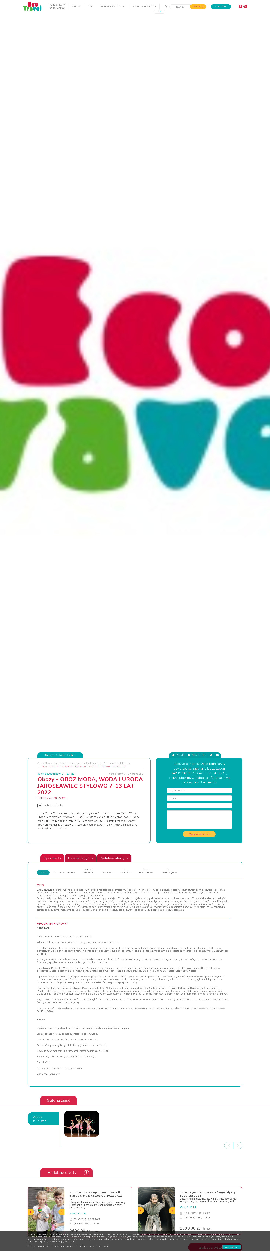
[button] (159, 12)
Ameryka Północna (144, 6)
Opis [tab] (43, 872)
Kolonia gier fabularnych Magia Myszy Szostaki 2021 (207, 1194)
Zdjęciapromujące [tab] (39, 1118)
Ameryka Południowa (113, 6)
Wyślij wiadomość (199, 834)
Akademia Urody (94, 763)
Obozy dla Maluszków (119, 763)
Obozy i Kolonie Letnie (68, 763)
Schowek (221, 6)
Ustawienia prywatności (65, 1246)
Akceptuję (231, 1247)
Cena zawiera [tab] (126, 871)
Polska (41, 798)
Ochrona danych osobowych (94, 1246)
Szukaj (197, 6)
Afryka (76, 6)
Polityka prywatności (39, 1246)
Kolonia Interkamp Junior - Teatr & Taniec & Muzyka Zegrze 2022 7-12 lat (96, 1195)
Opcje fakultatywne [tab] (169, 871)
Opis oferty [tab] (52, 858)
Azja (90, 6)
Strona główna (45, 763)
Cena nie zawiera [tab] (146, 871)
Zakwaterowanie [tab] (64, 872)
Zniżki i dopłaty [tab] (88, 871)
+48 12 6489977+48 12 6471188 (56, 7)
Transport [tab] (108, 872)
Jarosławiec (57, 798)
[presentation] (228, 1145)
